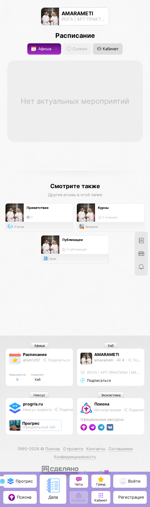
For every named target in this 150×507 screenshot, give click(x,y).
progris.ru (33, 404)
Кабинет (110, 49)
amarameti (103, 360)
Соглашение (120, 448)
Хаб (111, 346)
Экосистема (111, 395)
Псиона (101, 404)
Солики (79, 49)
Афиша (47, 49)
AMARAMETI (106, 354)
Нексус (39, 395)
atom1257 (31, 360)
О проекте (73, 448)
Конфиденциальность (75, 456)
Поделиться (58, 360)
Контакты (95, 448)
